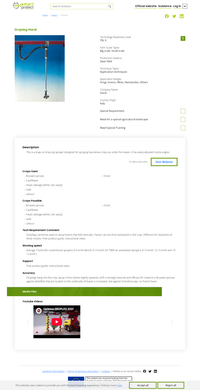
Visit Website (164, 162)
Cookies (105, 371)
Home (45, 15)
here (119, 385)
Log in (177, 6)
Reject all (171, 385)
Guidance (165, 6)
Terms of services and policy (83, 371)
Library (54, 15)
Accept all (142, 385)
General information (53, 371)
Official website (146, 6)
